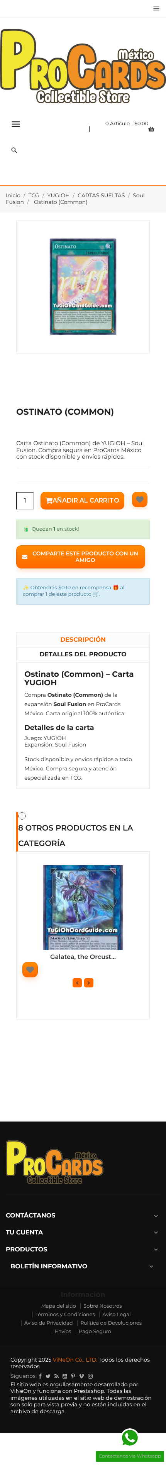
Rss (56, 1376)
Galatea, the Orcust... (83, 957)
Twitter (48, 1376)
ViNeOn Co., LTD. (75, 1359)
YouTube (65, 1376)
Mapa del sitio (58, 1306)
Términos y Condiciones (65, 1315)
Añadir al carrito (86, 500)
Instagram (90, 1376)
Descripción (83, 640)
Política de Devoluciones (111, 1323)
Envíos (63, 1331)
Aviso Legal (116, 1315)
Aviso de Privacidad (48, 1323)
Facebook (40, 1376)
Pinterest (73, 1376)
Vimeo (81, 1376)
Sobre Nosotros (102, 1306)
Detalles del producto (83, 654)
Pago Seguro (95, 1331)
